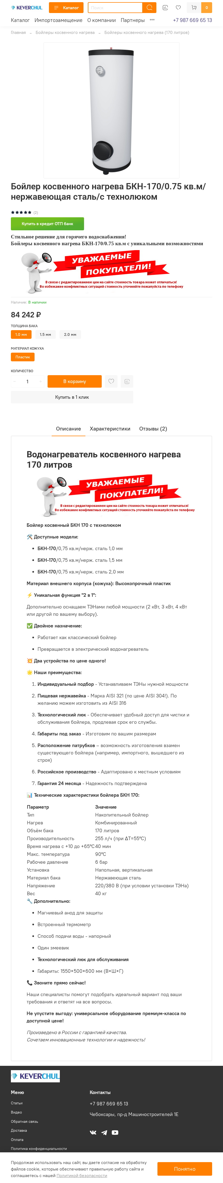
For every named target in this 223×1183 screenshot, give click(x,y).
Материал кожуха (27, 348)
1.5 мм (45, 334)
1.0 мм (21, 334)
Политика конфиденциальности (39, 1148)
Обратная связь (24, 1121)
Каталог (71, 7)
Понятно (185, 1168)
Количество (22, 371)
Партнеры (133, 20)
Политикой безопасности (82, 1175)
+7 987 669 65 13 (192, 20)
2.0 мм (70, 334)
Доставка (19, 1130)
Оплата (17, 1139)
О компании (101, 20)
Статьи (17, 1103)
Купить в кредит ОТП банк (47, 223)
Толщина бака (24, 326)
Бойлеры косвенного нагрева (65, 32)
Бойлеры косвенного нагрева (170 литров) (146, 32)
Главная (18, 32)
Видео (16, 1112)
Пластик (23, 357)
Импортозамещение (58, 20)
